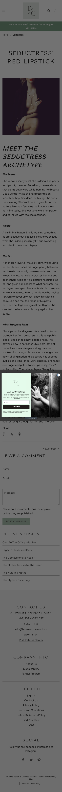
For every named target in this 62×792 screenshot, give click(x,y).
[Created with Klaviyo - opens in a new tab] (31, 418)
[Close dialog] (58, 375)
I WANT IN (16, 407)
